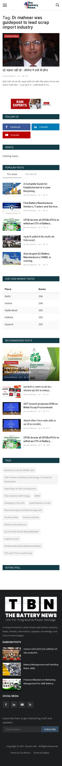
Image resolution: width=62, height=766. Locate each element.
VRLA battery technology (17, 495)
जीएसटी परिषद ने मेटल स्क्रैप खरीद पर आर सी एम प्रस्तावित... (39, 422)
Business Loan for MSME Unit (19, 470)
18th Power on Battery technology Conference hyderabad (28, 479)
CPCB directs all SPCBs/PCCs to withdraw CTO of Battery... (41, 222)
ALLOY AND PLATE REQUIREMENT (21, 531)
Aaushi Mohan (30, 227)
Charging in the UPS (14, 502)
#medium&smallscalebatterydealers (22, 545)
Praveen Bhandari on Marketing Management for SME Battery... (39, 681)
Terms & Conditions (20, 752)
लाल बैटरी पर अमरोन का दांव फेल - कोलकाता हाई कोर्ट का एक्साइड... (37, 389)
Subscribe (50, 729)
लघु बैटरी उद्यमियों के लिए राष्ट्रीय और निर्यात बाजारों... (38, 238)
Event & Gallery (41, 752)
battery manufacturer (15, 524)
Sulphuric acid (11, 538)
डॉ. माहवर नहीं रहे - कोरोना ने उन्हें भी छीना (25, 70)
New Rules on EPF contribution (20, 488)
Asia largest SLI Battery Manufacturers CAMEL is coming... (37, 257)
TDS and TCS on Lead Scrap (18, 553)
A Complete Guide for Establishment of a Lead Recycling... (36, 187)
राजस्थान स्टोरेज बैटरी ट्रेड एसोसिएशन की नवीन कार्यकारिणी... (40, 651)
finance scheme (31, 517)
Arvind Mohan (9, 76)
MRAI (37, 495)
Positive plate (11, 517)
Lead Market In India (39, 502)
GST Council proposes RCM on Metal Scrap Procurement (40, 405)
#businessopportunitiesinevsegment (23, 510)
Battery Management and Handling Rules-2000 (40, 666)
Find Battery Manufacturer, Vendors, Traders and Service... (41, 205)
